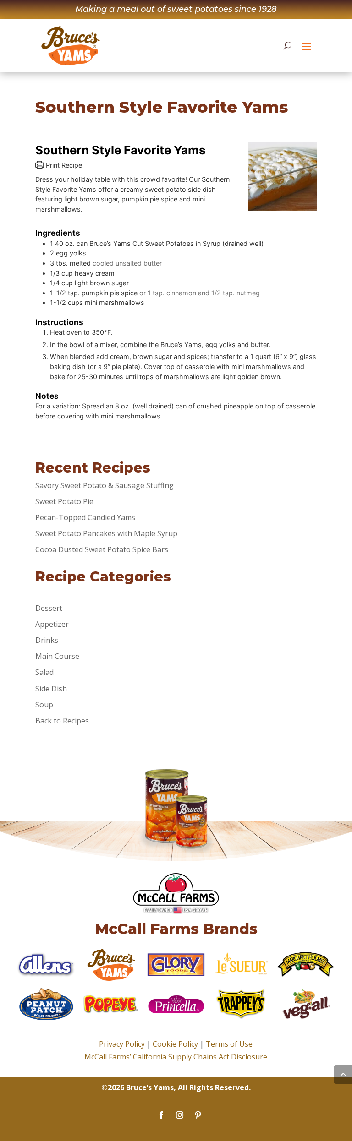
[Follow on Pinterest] (198, 1115)
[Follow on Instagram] (179, 1115)
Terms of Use (229, 1044)
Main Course (57, 656)
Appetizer (52, 624)
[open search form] (288, 45)
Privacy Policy (122, 1044)
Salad (44, 672)
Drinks (46, 640)
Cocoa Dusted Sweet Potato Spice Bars (101, 549)
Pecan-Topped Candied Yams (85, 517)
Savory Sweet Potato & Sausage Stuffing (104, 485)
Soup (44, 705)
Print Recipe (63, 165)
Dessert (48, 608)
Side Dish (51, 689)
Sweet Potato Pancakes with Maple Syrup (106, 533)
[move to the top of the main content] (343, 1074)
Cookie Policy (175, 1044)
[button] (306, 46)
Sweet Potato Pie (64, 501)
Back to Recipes (62, 721)
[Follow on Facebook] (161, 1115)
